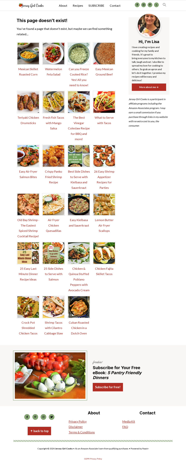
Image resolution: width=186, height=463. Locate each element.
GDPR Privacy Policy (93, 459)
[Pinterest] (35, 417)
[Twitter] (51, 417)
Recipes (78, 5)
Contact (115, 5)
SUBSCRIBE (96, 5)
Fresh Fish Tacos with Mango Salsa (53, 123)
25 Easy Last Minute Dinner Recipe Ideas (28, 274)
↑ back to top (39, 431)
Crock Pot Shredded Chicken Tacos (28, 328)
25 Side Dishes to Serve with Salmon (53, 274)
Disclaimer (76, 427)
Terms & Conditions (82, 432)
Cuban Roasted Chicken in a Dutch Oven (79, 328)
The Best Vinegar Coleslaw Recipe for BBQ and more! (79, 128)
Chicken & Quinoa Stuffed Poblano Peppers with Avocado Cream (78, 279)
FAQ (125, 427)
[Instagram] (43, 417)
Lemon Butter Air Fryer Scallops (104, 225)
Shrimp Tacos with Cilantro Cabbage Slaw (53, 328)
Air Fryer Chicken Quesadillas (53, 225)
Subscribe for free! (108, 387)
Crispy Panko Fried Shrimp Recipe (53, 177)
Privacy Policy (78, 421)
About (63, 5)
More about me (147, 87)
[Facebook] (27, 417)
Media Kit (128, 421)
